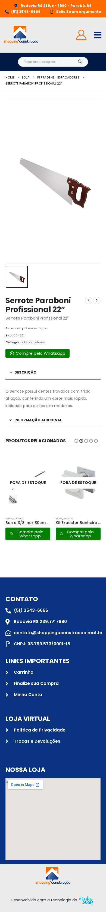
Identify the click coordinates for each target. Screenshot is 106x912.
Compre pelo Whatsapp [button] (40, 353)
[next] (97, 300)
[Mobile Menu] (98, 35)
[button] (76, 441)
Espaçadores (34, 342)
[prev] (88, 300)
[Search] (80, 62)
